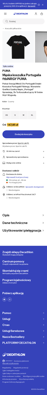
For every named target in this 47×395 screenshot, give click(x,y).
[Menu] (5, 14)
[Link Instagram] (10, 299)
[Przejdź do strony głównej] (20, 14)
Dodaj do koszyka (23, 134)
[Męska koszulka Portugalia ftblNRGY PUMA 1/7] (18, 47)
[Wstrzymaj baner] (39, 5)
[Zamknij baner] (43, 5)
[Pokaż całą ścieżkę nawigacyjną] (3, 28)
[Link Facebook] (4, 299)
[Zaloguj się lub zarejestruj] (36, 14)
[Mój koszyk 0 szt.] (42, 14)
